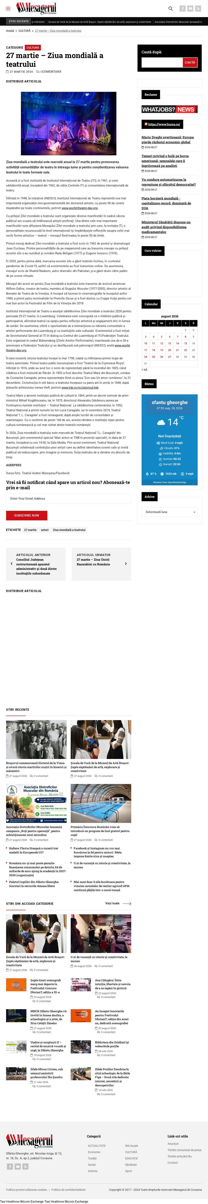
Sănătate (131, 1164)
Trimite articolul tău (180, 1156)
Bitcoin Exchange (32, 1201)
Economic (94, 1152)
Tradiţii (92, 1158)
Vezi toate (112, 903)
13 (169, 343)
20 (169, 350)
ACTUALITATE (97, 1145)
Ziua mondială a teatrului (69, 530)
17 (145, 350)
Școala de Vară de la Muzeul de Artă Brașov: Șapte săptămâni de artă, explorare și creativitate (76, 22)
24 (145, 357)
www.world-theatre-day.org (80, 208)
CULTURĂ (24, 30)
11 (153, 343)
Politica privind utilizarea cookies (26, 1189)
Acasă (10, 30)
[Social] (183, 8)
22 (185, 350)
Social (91, 1164)
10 (145, 343)
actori (45, 530)
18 (153, 350)
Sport (128, 1171)
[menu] (8, 8)
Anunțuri (173, 1143)
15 (185, 343)
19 (161, 350)
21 (177, 350)
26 (161, 357)
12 (161, 343)
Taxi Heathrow (10, 1201)
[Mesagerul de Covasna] (36, 8)
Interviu (93, 1171)
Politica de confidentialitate (68, 1189)
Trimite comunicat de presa (185, 1150)
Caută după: (152, 51)
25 (153, 357)
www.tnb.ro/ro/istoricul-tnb (80, 387)
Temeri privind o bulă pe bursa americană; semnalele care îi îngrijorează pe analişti (165, 161)
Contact (173, 1162)
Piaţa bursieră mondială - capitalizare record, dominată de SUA (166, 203)
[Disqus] (68, 648)
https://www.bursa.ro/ (164, 124)
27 (169, 357)
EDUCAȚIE (131, 1158)
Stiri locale (131, 1145)
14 (177, 343)
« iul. (145, 369)
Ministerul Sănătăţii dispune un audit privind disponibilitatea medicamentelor (166, 227)
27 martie (30, 530)
